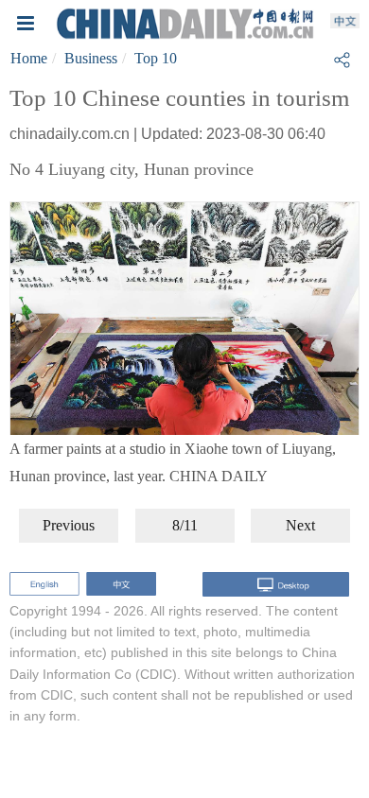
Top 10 (155, 58)
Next (300, 525)
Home (28, 58)
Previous (69, 525)
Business (90, 58)
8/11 (185, 525)
